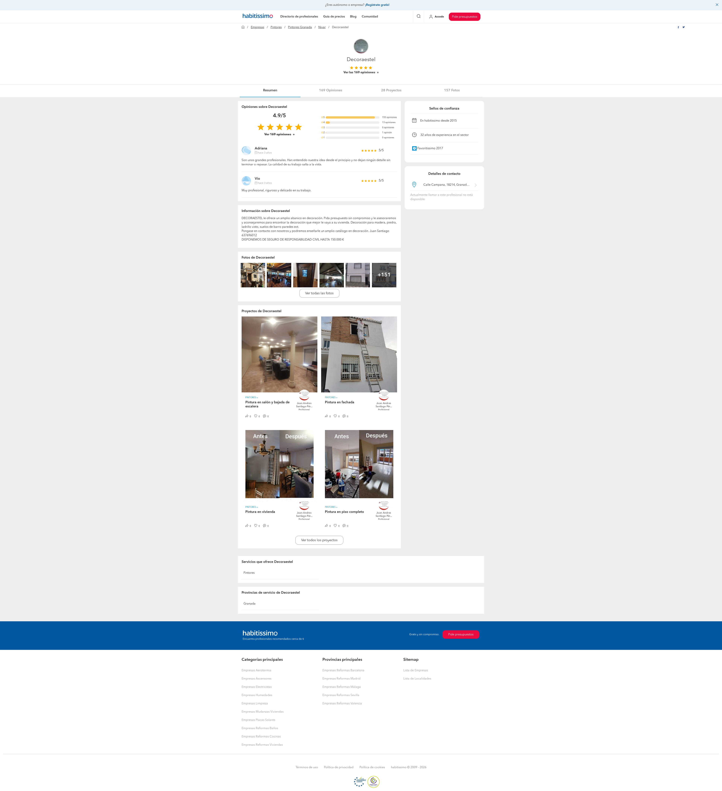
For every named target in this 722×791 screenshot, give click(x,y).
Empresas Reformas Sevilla (340, 695)
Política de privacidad (338, 767)
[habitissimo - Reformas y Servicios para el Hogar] (258, 16)
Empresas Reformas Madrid (341, 678)
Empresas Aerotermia (256, 670)
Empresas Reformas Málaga (341, 687)
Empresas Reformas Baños (260, 728)
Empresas (257, 27)
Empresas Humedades (257, 695)
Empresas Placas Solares (258, 720)
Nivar (322, 27)
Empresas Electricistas (257, 687)
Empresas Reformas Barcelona (343, 670)
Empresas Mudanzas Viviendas (263, 711)
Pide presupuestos (464, 16)
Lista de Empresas (415, 670)
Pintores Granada (300, 27)
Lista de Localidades (417, 678)
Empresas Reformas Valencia (342, 703)
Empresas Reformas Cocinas (261, 736)
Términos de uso (307, 767)
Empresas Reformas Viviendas (262, 744)
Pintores (276, 27)
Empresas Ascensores (256, 678)
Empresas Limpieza (255, 703)
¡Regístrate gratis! (377, 5)
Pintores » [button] (251, 398)
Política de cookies (372, 767)
